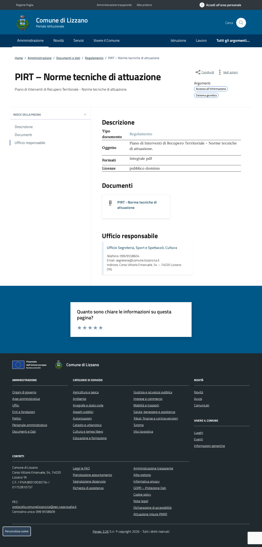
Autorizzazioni (82, 418)
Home (19, 57)
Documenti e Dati (24, 431)
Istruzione (178, 40)
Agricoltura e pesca (86, 392)
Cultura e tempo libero (88, 431)
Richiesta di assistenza (88, 487)
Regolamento (94, 57)
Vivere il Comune (107, 40)
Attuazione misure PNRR (150, 514)
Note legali (140, 501)
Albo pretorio (144, 5)
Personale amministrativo (29, 424)
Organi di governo (24, 392)
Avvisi (198, 398)
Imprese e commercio (147, 398)
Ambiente (79, 398)
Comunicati (201, 405)
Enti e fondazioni (23, 411)
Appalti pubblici (83, 411)
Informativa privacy (146, 481)
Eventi (198, 439)
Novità (58, 40)
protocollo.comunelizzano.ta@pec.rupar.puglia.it (44, 506)
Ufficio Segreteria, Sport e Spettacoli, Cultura (142, 247)
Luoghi (198, 432)
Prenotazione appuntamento (92, 474)
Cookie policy (142, 494)
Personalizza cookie (16, 531)
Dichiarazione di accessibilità (152, 507)
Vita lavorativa (143, 431)
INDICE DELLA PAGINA (27, 114)
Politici (16, 418)
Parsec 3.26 (101, 531)
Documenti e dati (68, 57)
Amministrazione (30, 40)
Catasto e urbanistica (87, 424)
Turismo (138, 424)
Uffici (15, 405)
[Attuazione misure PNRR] (30, 365)
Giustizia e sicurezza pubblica (152, 392)
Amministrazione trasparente (114, 5)
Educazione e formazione (90, 438)
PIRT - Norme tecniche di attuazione (137, 205)
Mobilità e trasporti (146, 405)
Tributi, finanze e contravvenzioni (155, 418)
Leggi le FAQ (81, 468)
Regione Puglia (24, 5)
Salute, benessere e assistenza (154, 411)
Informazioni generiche (209, 445)
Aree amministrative (26, 398)
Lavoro (201, 40)
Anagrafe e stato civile (88, 405)
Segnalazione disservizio (89, 481)
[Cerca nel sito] (241, 23)
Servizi (78, 40)
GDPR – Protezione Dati (149, 487)
